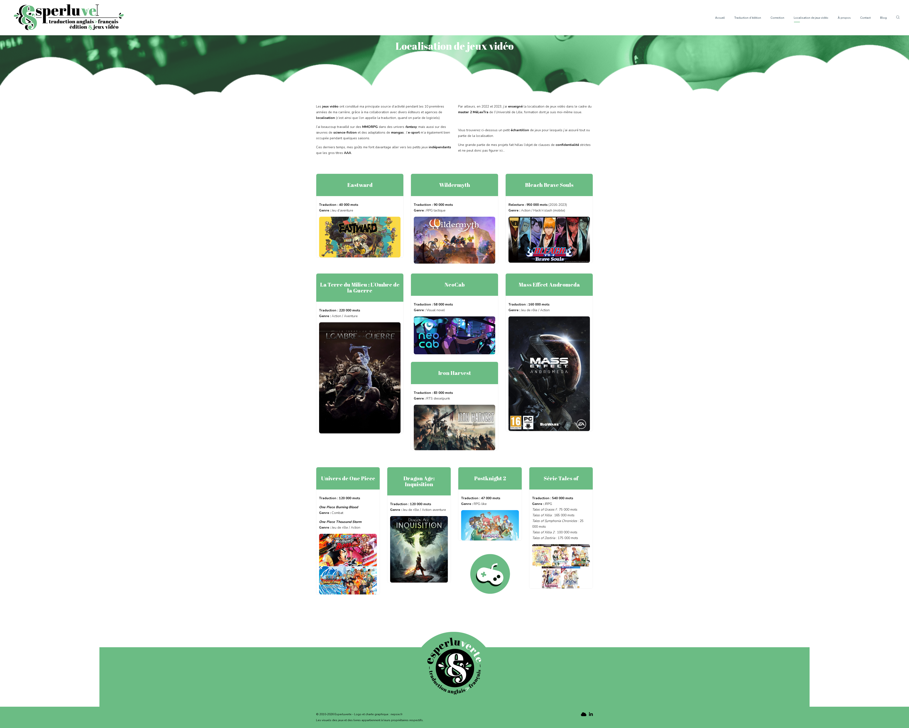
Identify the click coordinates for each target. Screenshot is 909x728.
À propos (844, 18)
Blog (883, 18)
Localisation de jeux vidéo (811, 18)
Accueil (720, 18)
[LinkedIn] (590, 714)
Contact (865, 18)
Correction (777, 18)
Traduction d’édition (747, 18)
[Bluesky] (583, 714)
